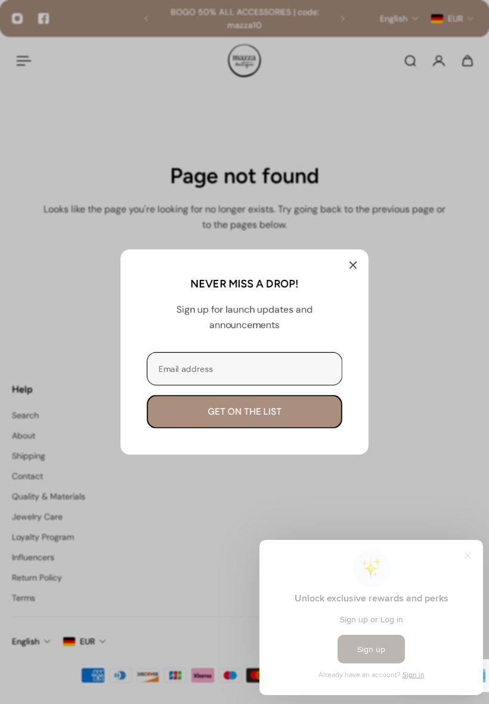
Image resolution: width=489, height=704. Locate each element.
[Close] (353, 265)
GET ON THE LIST (244, 412)
